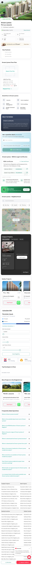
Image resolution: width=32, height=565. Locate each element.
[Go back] (2, 2)
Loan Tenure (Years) (6, 345)
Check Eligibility (16, 354)
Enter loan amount (6, 329)
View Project (10, 302)
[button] (10, 85)
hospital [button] (15, 205)
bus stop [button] (7, 205)
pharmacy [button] (24, 205)
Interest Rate (5, 337)
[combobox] (17, 200)
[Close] (29, 548)
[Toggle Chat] (29, 557)
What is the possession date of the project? (12, 145)
